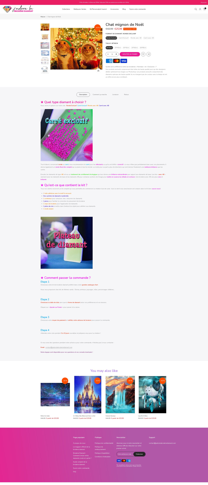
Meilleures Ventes (80, 9)
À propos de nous (79, 443)
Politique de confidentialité (104, 443)
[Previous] (54, 49)
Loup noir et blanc (143, 416)
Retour (126, 94)
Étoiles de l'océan (45, 416)
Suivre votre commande (137, 9)
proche (5, 2)
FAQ (74, 472)
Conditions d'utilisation (102, 457)
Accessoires (114, 9)
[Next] (98, 49)
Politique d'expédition (102, 453)
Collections (66, 9)
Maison (43, 17)
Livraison (115, 94)
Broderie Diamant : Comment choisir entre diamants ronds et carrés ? (82, 455)
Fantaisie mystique (110, 416)
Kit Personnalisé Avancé (98, 9)
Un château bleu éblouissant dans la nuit (84, 416)
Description (83, 94)
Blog (124, 9)
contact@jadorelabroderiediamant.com (59, 347)
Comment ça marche (100, 94)
